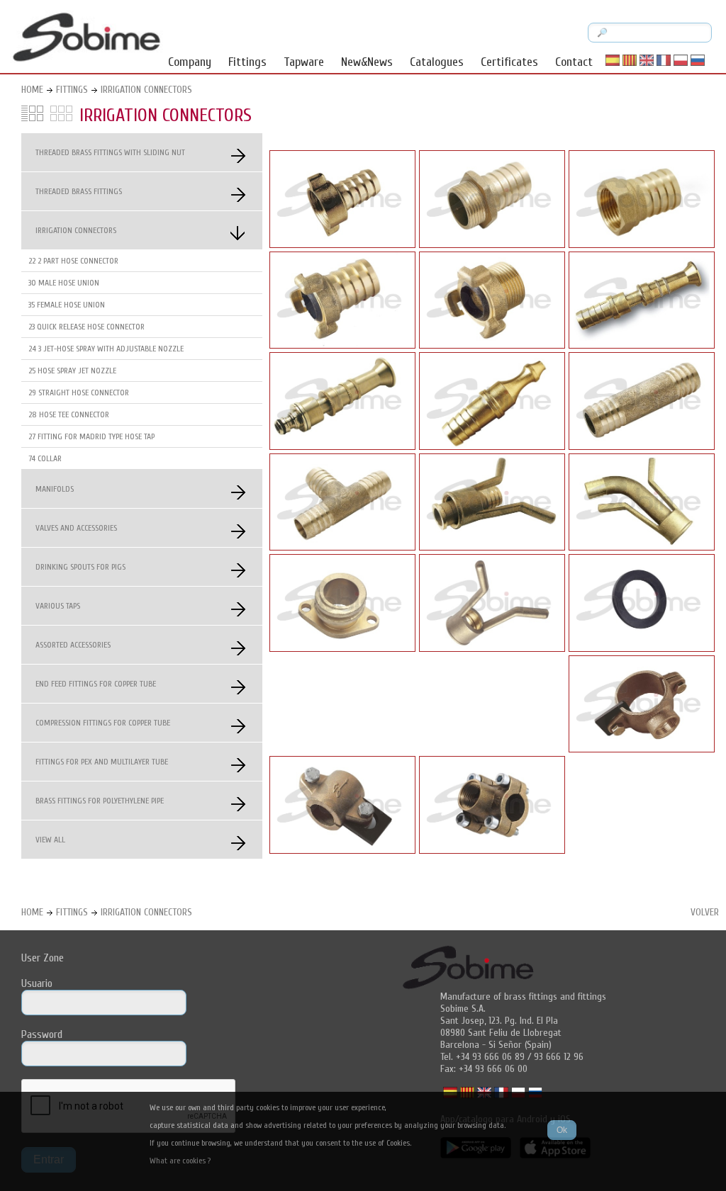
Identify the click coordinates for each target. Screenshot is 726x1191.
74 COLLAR (45, 458)
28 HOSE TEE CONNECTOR (68, 414)
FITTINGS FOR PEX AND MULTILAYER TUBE (101, 762)
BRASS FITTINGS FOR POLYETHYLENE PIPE (99, 801)
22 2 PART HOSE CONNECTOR (73, 261)
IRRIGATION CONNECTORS (146, 90)
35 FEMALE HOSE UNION (66, 305)
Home (32, 90)
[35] (641, 244)
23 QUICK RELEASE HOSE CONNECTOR (86, 327)
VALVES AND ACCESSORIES (76, 528)
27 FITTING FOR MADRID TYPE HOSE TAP (91, 436)
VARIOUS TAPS (57, 606)
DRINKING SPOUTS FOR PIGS (80, 567)
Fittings (247, 62)
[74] (641, 749)
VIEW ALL (50, 840)
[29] (641, 446)
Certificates (509, 62)
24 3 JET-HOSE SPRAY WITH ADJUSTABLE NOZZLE (106, 349)
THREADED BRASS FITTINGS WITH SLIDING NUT (110, 152)
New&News (367, 62)
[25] (492, 446)
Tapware (304, 62)
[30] (492, 244)
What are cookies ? (180, 1160)
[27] (492, 547)
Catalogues (437, 62)
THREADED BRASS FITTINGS (78, 191)
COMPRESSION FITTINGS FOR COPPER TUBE (102, 723)
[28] (342, 547)
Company (189, 62)
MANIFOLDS (54, 489)
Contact (574, 62)
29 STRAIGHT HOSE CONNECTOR (78, 392)
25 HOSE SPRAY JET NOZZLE (72, 371)
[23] (342, 345)
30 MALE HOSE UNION (63, 283)
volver (705, 912)
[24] (641, 345)
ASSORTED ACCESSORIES (73, 645)
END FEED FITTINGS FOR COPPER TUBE (95, 684)
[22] (342, 244)
